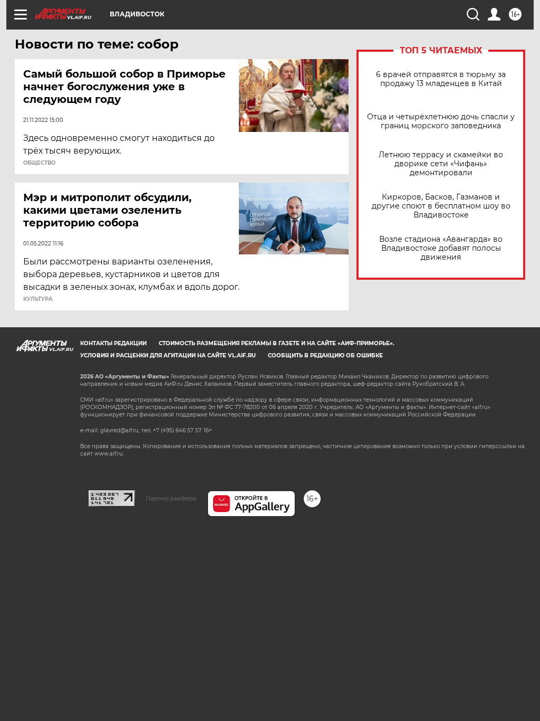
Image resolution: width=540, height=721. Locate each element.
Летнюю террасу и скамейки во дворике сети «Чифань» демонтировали (441, 163)
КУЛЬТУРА (38, 299)
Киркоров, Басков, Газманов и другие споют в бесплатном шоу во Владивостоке (441, 206)
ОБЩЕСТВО (39, 163)
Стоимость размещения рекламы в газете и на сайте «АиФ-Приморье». (276, 343)
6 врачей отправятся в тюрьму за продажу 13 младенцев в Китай (441, 79)
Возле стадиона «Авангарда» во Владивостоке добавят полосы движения (441, 248)
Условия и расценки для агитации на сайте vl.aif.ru (168, 355)
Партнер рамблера (171, 498)
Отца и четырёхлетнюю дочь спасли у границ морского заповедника (441, 121)
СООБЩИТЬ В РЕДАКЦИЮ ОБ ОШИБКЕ (325, 355)
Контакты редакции (113, 343)
